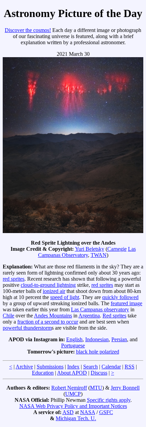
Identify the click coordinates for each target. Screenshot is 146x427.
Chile (8, 315)
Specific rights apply (108, 400)
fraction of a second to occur (47, 322)
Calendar (111, 366)
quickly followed (120, 297)
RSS (129, 366)
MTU (96, 388)
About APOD (72, 373)
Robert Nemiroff (69, 388)
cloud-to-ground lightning (48, 285)
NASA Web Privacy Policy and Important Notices (73, 406)
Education (43, 373)
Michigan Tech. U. (76, 418)
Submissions (50, 366)
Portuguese (73, 345)
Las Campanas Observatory (87, 252)
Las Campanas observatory (100, 309)
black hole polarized (97, 352)
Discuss (99, 373)
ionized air (54, 291)
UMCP (73, 394)
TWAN (99, 255)
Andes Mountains (53, 315)
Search (90, 366)
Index (73, 366)
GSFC (106, 412)
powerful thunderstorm (27, 328)
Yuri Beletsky (89, 249)
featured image (126, 303)
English (74, 339)
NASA (87, 412)
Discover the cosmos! (28, 30)
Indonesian (97, 339)
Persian (119, 339)
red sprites (13, 279)
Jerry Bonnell (125, 388)
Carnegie (117, 249)
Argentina (89, 315)
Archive (24, 366)
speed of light (64, 297)
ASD (68, 412)
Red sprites (114, 315)
